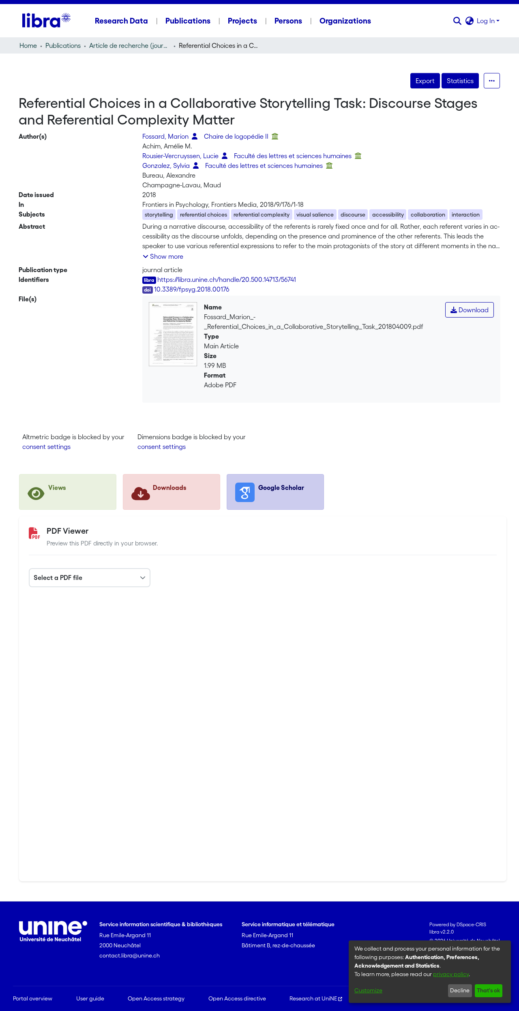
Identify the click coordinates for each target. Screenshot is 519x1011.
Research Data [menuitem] (121, 20)
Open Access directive (237, 998)
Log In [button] (486, 20)
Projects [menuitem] (242, 20)
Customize (368, 990)
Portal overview (32, 998)
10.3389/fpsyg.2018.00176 (191, 289)
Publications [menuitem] (187, 20)
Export (425, 80)
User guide (90, 998)
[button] (457, 21)
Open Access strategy (156, 998)
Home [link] (28, 45)
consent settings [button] (46, 446)
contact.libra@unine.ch (129, 955)
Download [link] (473, 309)
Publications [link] (63, 45)
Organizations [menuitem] (345, 20)
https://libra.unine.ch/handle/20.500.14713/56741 (226, 279)
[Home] (46, 21)
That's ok (488, 990)
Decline (460, 990)
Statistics (460, 80)
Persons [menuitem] (288, 20)
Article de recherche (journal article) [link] (129, 45)
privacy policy (451, 974)
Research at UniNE (313, 998)
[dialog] (430, 971)
